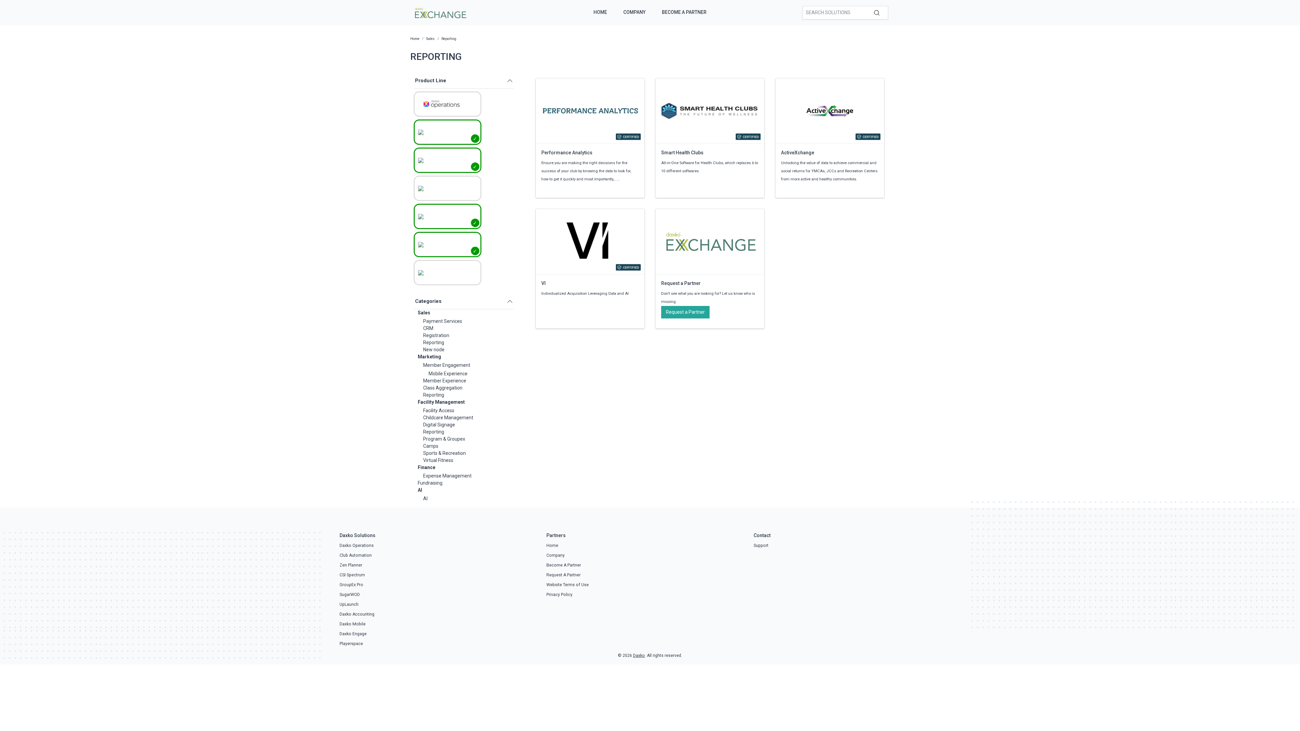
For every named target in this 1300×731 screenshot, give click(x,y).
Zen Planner (351, 565)
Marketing (429, 356)
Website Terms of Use (567, 584)
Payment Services (442, 321)
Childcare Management (448, 417)
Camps (430, 446)
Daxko (639, 655)
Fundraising (430, 483)
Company (634, 12)
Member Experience (444, 380)
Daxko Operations (357, 545)
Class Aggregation (442, 388)
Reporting (433, 342)
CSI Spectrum (352, 575)
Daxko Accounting (357, 614)
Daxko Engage (353, 634)
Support (761, 545)
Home (600, 12)
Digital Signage (439, 424)
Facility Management (441, 402)
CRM (428, 328)
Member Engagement (446, 365)
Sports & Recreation (444, 453)
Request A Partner (563, 575)
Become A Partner (684, 12)
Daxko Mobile (353, 624)
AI (420, 490)
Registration (436, 335)
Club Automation (356, 555)
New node (434, 349)
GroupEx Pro (351, 584)
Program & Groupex (444, 439)
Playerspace (351, 643)
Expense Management (447, 476)
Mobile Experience (448, 373)
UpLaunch (349, 604)
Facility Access (438, 410)
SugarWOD (350, 594)
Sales (424, 312)
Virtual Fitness (438, 460)
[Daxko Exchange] (440, 12)
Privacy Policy (559, 594)
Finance (426, 467)
